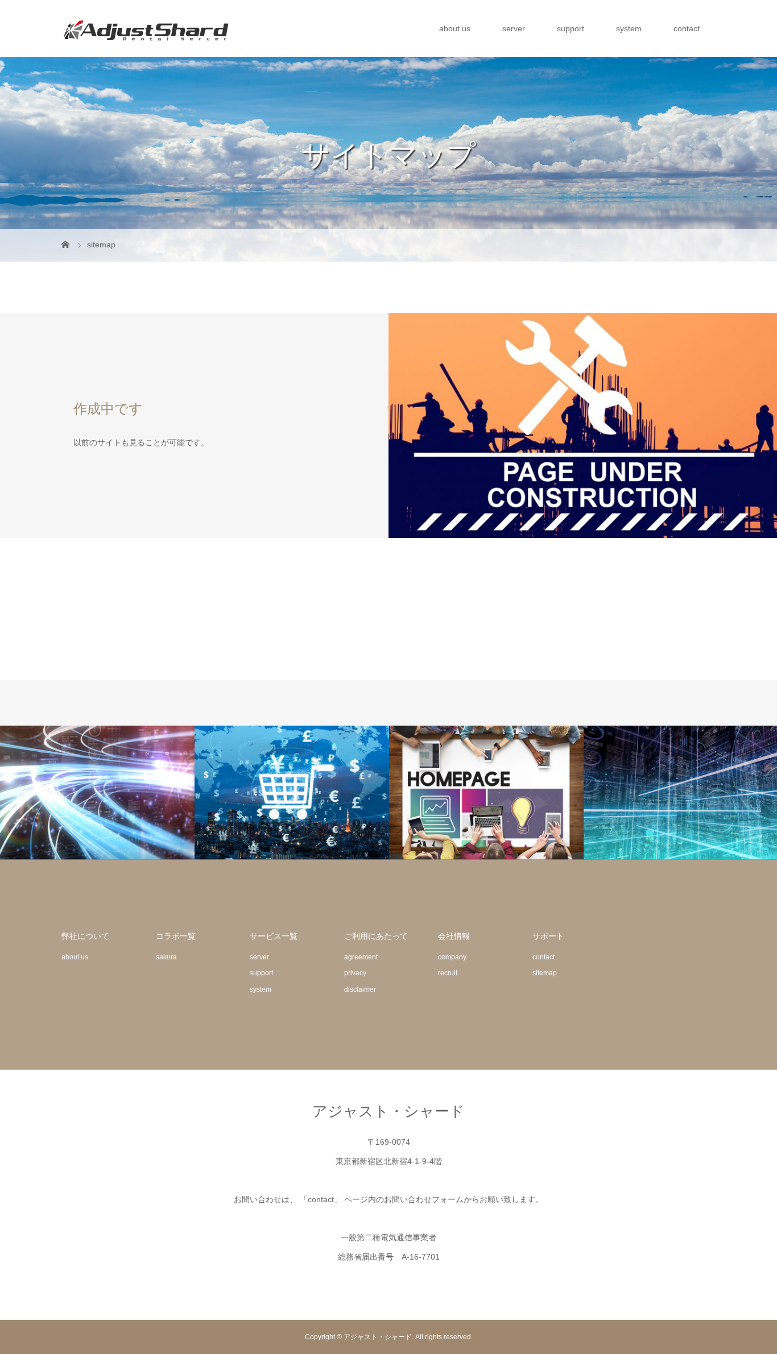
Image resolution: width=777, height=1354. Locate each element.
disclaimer (360, 989)
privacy (355, 973)
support (570, 28)
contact (686, 28)
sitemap (544, 973)
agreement (361, 957)
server (513, 28)
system (629, 28)
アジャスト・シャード (388, 1111)
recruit (447, 973)
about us (454, 28)
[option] (97, 793)
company (452, 957)
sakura (166, 957)
